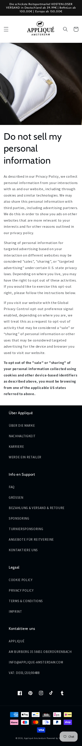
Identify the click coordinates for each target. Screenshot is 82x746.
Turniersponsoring (26, 529)
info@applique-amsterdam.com (36, 662)
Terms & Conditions (26, 601)
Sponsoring (19, 518)
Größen (16, 497)
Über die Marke (22, 425)
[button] (6, 29)
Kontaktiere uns (23, 550)
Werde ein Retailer (25, 457)
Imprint (15, 611)
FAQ (12, 487)
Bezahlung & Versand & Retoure (37, 508)
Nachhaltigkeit (22, 436)
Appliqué (16, 641)
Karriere (16, 446)
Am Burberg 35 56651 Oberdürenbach (40, 652)
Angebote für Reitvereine (31, 539)
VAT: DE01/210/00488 (24, 673)
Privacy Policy (21, 590)
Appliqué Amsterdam (35, 738)
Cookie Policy (21, 580)
